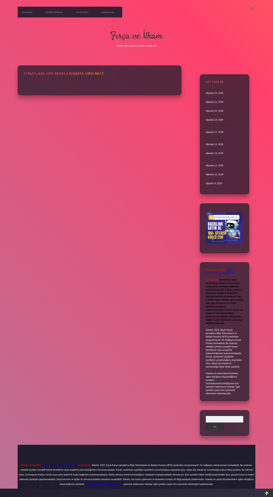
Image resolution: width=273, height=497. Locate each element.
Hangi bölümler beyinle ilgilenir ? (222, 107)
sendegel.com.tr (34, 87)
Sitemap (50, 87)
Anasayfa (27, 12)
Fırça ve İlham (136, 36)
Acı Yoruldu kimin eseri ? (218, 89)
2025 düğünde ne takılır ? (219, 171)
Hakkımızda (108, 12)
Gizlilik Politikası (54, 12)
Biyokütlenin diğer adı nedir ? (220, 116)
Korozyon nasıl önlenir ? (218, 150)
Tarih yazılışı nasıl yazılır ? (219, 98)
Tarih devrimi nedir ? (216, 180)
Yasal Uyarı (82, 12)
